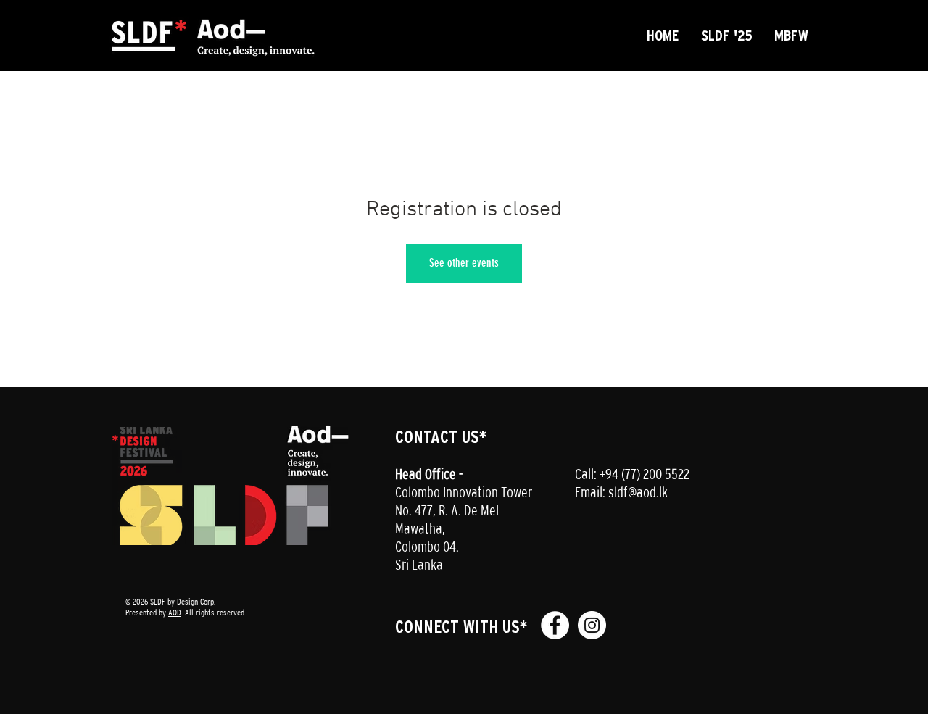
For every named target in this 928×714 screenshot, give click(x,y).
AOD (174, 612)
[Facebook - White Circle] (555, 625)
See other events (464, 263)
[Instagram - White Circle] (592, 625)
